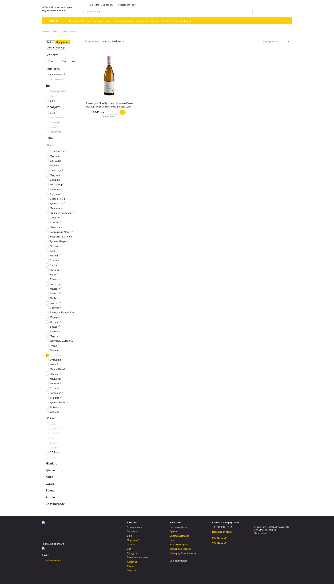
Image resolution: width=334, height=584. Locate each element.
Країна (50, 470)
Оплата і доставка (91, 21)
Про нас (73, 21)
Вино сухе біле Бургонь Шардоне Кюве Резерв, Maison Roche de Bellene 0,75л (109, 105)
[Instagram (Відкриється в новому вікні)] (195, 21)
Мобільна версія (53, 560)
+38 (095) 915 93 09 (100, 4)
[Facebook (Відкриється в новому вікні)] (204, 21)
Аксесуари (132, 561)
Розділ (50, 497)
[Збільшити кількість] (117, 112)
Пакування (132, 570)
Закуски (131, 544)
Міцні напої (133, 540)
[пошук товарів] (250, 11)
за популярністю (111, 41)
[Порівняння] (280, 8)
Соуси (130, 566)
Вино (129, 536)
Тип (48, 85)
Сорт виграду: (55, 503)
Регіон (50, 138)
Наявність (53, 68)
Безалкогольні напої (137, 557)
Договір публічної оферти (176, 21)
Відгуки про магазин (147, 21)
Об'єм (50, 418)
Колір (49, 476)
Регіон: (50, 42)
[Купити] (123, 112)
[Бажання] (271, 8)
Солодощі (132, 553)
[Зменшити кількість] (108, 112)
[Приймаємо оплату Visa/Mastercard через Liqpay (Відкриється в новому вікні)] (67, 548)
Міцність (51, 463)
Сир (129, 549)
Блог (107, 21)
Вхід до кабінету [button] (178, 527)
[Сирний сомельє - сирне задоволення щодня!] (50, 529)
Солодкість (53, 107)
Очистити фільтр (56, 47)
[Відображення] (286, 41)
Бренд (50, 490)
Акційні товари (134, 527)
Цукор (50, 483)
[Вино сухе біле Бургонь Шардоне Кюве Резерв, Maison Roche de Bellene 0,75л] (109, 75)
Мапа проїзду (260, 533)
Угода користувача (123, 21)
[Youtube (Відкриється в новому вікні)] (208, 21)
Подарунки (132, 531)
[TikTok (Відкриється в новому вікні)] (199, 21)
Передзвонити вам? (127, 5)
